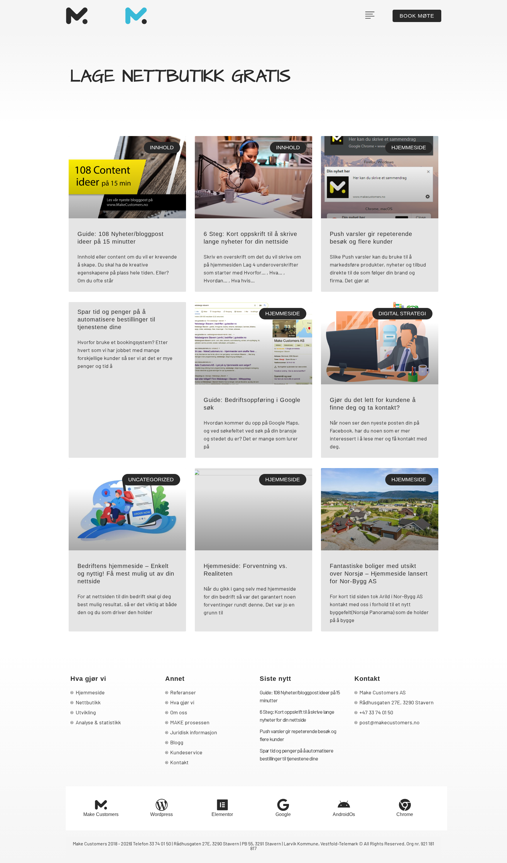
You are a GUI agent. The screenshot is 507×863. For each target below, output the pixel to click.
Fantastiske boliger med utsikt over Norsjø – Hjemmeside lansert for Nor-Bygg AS (379, 573)
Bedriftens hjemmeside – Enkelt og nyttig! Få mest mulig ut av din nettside (125, 573)
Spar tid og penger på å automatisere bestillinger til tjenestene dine (116, 319)
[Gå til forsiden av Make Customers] (77, 16)
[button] (370, 12)
